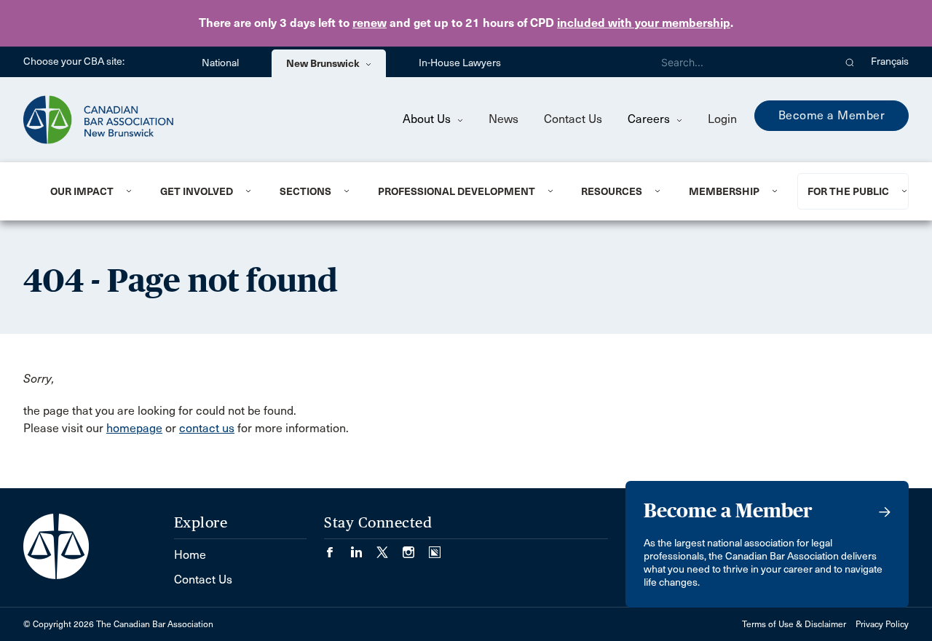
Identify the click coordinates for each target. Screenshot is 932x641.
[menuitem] (87, 191)
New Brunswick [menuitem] (324, 63)
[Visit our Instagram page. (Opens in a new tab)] (416, 547)
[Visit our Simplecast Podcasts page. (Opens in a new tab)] (435, 547)
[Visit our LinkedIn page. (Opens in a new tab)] (363, 547)
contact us (206, 428)
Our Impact (82, 191)
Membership (724, 191)
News (503, 119)
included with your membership (643, 23)
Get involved (196, 191)
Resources (611, 191)
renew (369, 23)
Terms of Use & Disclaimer (794, 624)
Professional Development (456, 191)
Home (190, 555)
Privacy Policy (882, 624)
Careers (650, 119)
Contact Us (573, 119)
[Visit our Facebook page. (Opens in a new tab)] (337, 547)
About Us (428, 119)
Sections (305, 191)
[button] (850, 61)
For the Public (848, 191)
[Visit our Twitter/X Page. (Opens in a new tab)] (389, 547)
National (220, 63)
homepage (134, 428)
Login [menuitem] (722, 119)
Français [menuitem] (890, 61)
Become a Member (831, 115)
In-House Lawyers (460, 63)
